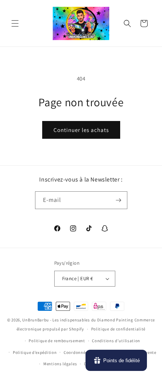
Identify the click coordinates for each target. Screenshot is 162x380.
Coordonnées (77, 352)
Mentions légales (60, 363)
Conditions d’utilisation (116, 340)
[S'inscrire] (118, 200)
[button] (15, 23)
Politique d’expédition (35, 352)
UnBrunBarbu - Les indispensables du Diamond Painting (77, 320)
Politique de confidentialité (118, 329)
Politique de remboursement (57, 340)
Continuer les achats (81, 129)
